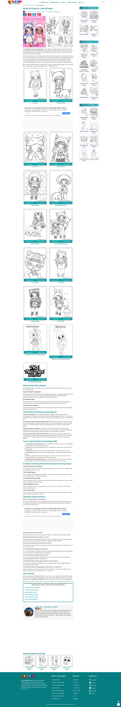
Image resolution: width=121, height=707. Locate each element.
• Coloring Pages (55, 679)
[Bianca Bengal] (35, 301)
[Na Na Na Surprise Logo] (35, 370)
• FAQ (74, 696)
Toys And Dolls (30, 5)
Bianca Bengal (35, 321)
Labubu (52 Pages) (94, 70)
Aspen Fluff (61, 321)
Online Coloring (72, 2)
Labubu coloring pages (31, 592)
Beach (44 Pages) (84, 34)
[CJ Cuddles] (35, 263)
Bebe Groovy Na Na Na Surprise (61, 359)
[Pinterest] (38, 609)
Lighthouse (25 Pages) (94, 55)
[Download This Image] (35, 68)
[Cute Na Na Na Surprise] (61, 224)
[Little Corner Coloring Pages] (94, 139)
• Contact (75, 682)
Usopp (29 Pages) (84, 131)
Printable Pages (54, 2)
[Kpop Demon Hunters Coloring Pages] (84, 48)
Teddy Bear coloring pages (32, 589)
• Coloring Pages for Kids (57, 685)
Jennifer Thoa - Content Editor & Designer (36, 11)
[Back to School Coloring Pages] (84, 14)
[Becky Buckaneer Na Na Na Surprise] (35, 338)
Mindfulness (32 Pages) (84, 146)
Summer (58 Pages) (94, 21)
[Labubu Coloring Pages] (29, 660)
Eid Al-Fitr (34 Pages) (94, 98)
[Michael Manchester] (61, 185)
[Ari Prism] (35, 83)
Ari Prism (35, 103)
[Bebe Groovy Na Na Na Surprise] (61, 340)
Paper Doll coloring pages (31, 596)
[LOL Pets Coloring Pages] (66, 660)
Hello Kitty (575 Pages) (84, 84)
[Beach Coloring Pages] (84, 28)
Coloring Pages (43, 2)
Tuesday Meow (61, 103)
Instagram (93, 690)
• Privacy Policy (77, 690)
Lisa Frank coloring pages (31, 594)
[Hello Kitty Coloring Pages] (84, 77)
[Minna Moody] (35, 185)
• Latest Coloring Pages (57, 690)
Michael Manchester (61, 205)
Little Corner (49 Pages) (94, 146)
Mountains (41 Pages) (93, 132)
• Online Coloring (55, 688)
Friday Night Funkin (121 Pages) (84, 70)
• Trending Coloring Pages (58, 693)
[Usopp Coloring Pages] (84, 125)
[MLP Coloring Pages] (84, 91)
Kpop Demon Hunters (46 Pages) (84, 56)
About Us (81, 2)
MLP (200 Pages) (84, 97)
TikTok (93, 693)
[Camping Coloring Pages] (94, 28)
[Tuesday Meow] (61, 83)
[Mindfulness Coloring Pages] (84, 139)
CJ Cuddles (35, 282)
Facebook (94, 680)
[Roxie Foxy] (35, 147)
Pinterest (93, 685)
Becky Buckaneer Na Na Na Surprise (35, 354)
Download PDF (29, 100)
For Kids (63, 2)
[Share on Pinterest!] (27, 68)
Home (24, 5)
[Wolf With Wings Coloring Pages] (84, 111)
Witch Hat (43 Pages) (94, 118)
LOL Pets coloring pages (31, 599)
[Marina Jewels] (35, 224)
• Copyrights (76, 685)
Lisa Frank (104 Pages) (94, 84)
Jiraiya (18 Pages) (94, 159)
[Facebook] (36, 609)
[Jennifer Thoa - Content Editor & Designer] (24, 12)
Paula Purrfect (61, 166)
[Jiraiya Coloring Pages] (94, 153)
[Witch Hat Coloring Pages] (94, 111)
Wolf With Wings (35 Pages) (84, 118)
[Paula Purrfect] (61, 147)
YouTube (93, 688)
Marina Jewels (35, 244)
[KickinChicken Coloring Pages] (84, 153)
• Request (75, 698)
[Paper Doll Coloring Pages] (54, 660)
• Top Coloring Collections (58, 696)
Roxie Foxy (35, 166)
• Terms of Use (76, 688)
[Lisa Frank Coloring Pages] (41, 660)
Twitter (93, 682)
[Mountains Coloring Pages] (94, 125)
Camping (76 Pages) (94, 35)
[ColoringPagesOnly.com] (15, 2)
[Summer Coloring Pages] (94, 14)
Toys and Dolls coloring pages (32, 587)
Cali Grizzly (61, 282)
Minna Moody (35, 205)
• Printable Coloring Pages (58, 682)
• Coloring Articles (56, 698)
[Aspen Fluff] (61, 301)
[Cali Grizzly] (61, 263)
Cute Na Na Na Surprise (60, 244)
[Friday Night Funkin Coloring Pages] (84, 63)
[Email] (41, 609)
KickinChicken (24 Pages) (84, 159)
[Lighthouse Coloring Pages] (94, 48)
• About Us (75, 679)
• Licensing (75, 693)
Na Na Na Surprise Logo (35, 382)
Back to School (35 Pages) (84, 21)
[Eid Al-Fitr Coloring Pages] (94, 91)
